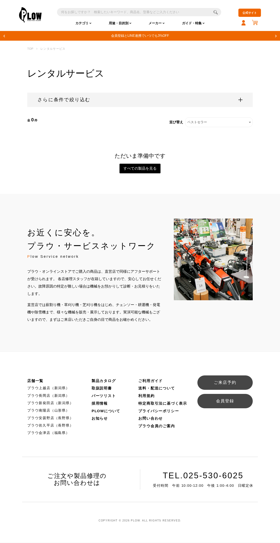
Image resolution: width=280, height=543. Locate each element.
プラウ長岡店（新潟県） (48, 396)
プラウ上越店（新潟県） (48, 388)
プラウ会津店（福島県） (48, 433)
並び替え (176, 122)
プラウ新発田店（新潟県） (50, 403)
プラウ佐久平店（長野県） (50, 425)
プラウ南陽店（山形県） (48, 410)
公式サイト (249, 12)
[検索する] (215, 12)
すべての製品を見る (140, 168)
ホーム (30, 49)
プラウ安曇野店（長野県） (50, 418)
